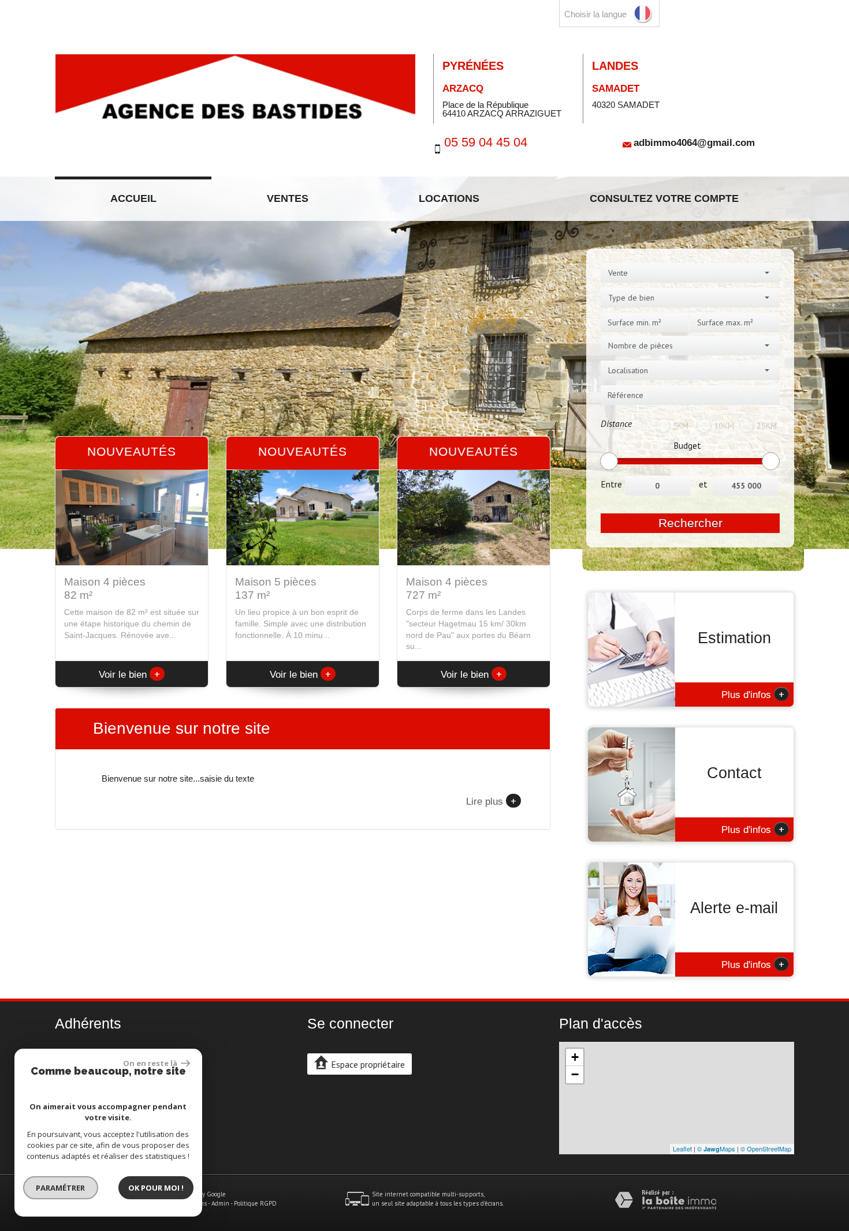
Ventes (287, 198)
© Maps (716, 1148)
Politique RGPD (255, 1203)
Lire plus (491, 801)
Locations (449, 198)
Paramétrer (60, 1188)
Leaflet (682, 1148)
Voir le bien (129, 674)
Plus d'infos (752, 694)
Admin (220, 1203)
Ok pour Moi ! (156, 1188)
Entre (611, 484)
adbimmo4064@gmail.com (694, 142)
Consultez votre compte (664, 198)
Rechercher (690, 523)
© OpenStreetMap (765, 1148)
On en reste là (151, 1063)
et (703, 484)
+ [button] (575, 1057)
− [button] (575, 1074)
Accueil (133, 198)
